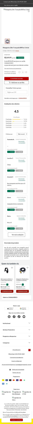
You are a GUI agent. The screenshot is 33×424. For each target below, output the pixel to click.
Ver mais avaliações (17, 234)
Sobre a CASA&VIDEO (10, 297)
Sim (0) (12, 151)
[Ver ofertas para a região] (31, 5)
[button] (9, 5)
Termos (24, 414)
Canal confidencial (16, 361)
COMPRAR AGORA (16, 78)
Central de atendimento (16, 357)
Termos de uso (16, 372)
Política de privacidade (18, 369)
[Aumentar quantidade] (26, 72)
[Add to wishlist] (28, 11)
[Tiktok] (19, 317)
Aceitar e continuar (16, 420)
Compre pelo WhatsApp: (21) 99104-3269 (15, 1)
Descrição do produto (11, 243)
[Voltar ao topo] (29, 350)
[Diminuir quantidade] (19, 72)
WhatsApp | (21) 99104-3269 (16, 354)
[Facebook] (14, 317)
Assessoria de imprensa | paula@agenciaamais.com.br (16, 364)
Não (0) (20, 151)
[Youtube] (24, 317)
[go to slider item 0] (7, 41)
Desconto (21, 57)
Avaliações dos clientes (11, 104)
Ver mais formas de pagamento (12, 68)
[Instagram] (9, 317)
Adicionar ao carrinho (17, 82)
